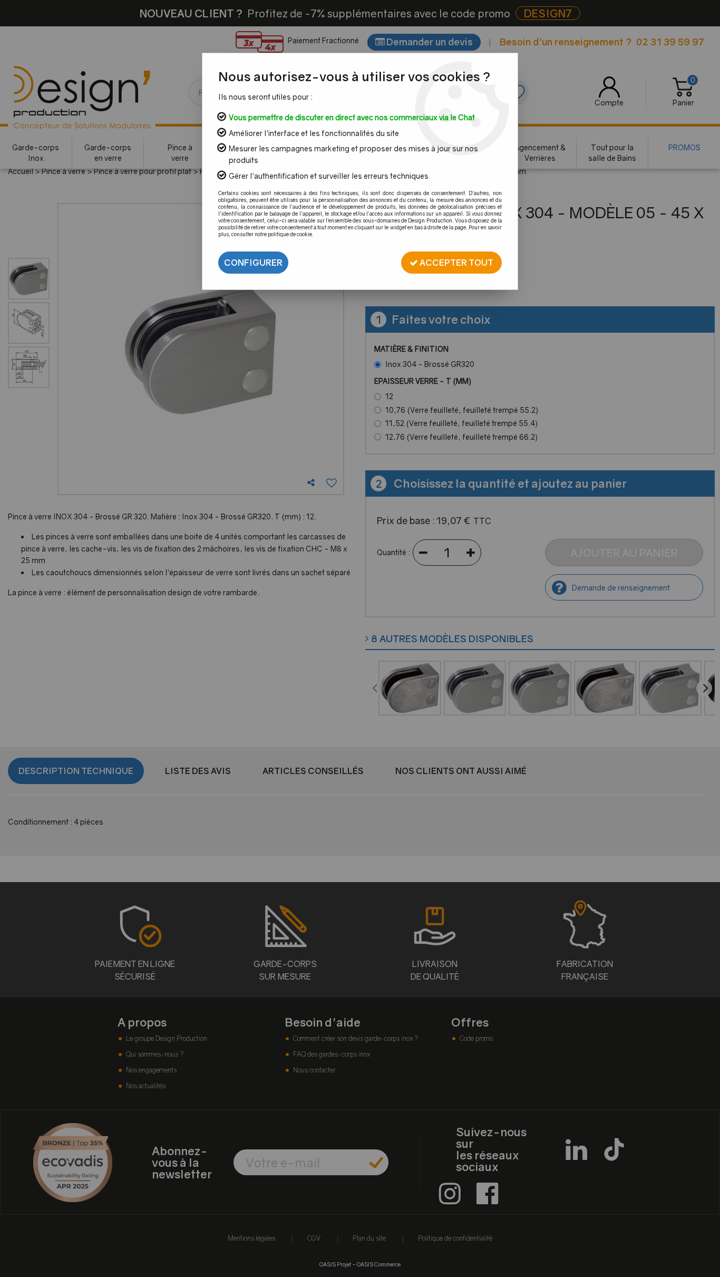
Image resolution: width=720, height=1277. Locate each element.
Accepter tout (455, 262)
